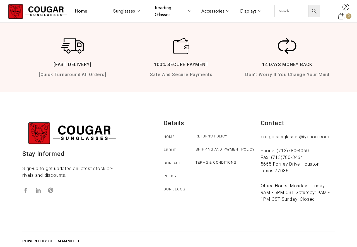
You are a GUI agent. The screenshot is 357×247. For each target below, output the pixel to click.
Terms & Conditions (216, 162)
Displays (248, 11)
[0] (341, 16)
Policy (170, 176)
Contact (172, 163)
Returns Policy (211, 136)
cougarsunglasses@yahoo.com (295, 136)
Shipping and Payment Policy (225, 149)
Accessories (213, 11)
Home (81, 11)
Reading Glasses (163, 11)
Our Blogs (174, 189)
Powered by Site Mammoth (50, 241)
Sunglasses (124, 11)
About (169, 150)
